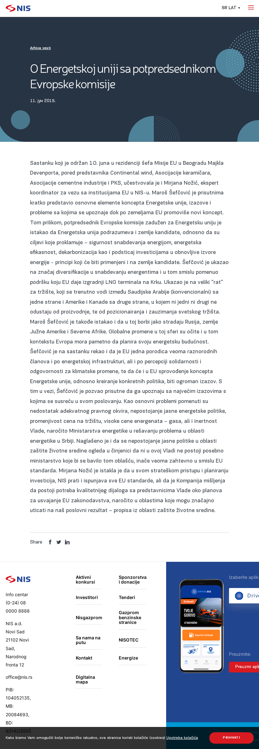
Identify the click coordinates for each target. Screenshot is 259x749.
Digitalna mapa (85, 679)
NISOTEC (128, 639)
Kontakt (84, 657)
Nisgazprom (89, 617)
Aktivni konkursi (85, 580)
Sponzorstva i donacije (133, 580)
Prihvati (231, 738)
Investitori (87, 597)
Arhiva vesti (40, 48)
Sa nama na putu (88, 640)
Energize (128, 657)
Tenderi (127, 597)
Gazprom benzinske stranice (130, 617)
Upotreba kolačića (182, 738)
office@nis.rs (19, 677)
